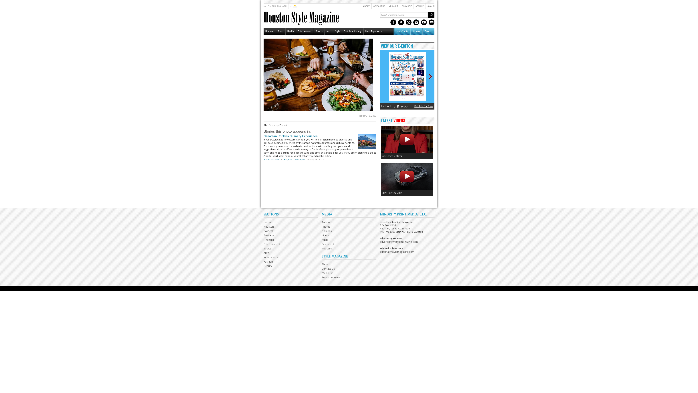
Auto (328, 31)
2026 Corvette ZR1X (392, 192)
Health (290, 31)
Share (267, 159)
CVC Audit (407, 6)
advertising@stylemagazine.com (399, 241)
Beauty (268, 266)
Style (337, 31)
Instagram (416, 22)
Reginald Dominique (294, 159)
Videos (416, 31)
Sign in (431, 6)
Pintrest (409, 22)
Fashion (268, 261)
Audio (325, 239)
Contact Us (379, 6)
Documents (329, 244)
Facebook (393, 22)
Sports (319, 31)
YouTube (424, 22)
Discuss (275, 159)
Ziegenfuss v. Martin (392, 156)
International (271, 257)
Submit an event (331, 277)
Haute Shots (402, 31)
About (366, 6)
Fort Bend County (352, 31)
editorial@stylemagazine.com (397, 251)
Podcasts (327, 248)
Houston (269, 31)
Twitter (401, 22)
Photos (326, 226)
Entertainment (305, 31)
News (280, 31)
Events (428, 31)
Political (268, 231)
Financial (269, 239)
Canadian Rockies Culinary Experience (291, 136)
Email (431, 22)
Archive (420, 6)
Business (269, 235)
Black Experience (373, 31)
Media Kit (393, 6)
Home (267, 222)
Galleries (327, 231)
